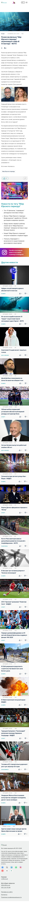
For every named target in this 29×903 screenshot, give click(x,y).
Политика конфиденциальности (11, 897)
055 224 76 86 (5, 887)
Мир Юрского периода (8, 171)
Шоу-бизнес (5, 355)
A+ (5, 48)
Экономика (5, 769)
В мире (3, 293)
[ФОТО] (14, 304)
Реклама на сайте (6, 892)
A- (2, 48)
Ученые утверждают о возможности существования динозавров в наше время (14, 241)
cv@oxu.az (4, 879)
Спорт (3, 416)
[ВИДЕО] (14, 463)
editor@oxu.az (5, 885)
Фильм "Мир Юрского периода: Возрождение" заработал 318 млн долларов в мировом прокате (15, 218)
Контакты (4, 894)
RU (22, 2)
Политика (4, 546)
